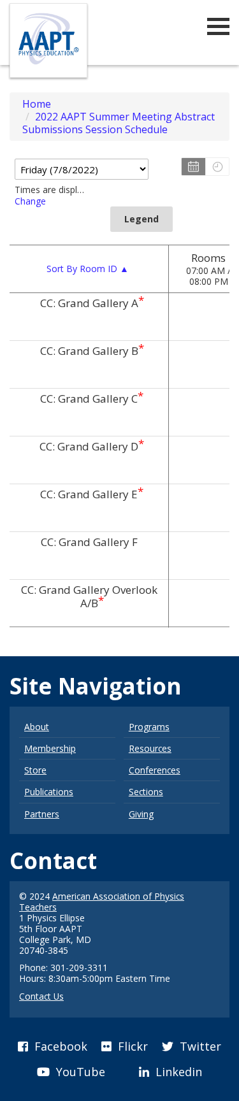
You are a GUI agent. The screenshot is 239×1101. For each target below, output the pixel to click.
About (36, 727)
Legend (141, 219)
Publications (48, 792)
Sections (146, 792)
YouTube (79, 1071)
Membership (50, 748)
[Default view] (217, 166)
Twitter (199, 1046)
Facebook (59, 1046)
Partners (41, 814)
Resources (150, 748)
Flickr (131, 1046)
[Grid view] (193, 166)
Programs (149, 727)
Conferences (154, 770)
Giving (141, 814)
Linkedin (177, 1071)
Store (35, 770)
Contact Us (41, 996)
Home (36, 104)
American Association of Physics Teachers (101, 901)
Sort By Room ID (88, 269)
